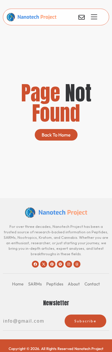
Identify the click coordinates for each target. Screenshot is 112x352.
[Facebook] (35, 264)
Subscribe (85, 321)
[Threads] (77, 264)
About (74, 284)
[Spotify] (60, 264)
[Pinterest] (52, 264)
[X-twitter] (43, 264)
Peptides (54, 284)
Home (18, 284)
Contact (92, 284)
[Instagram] (68, 264)
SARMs (35, 284)
